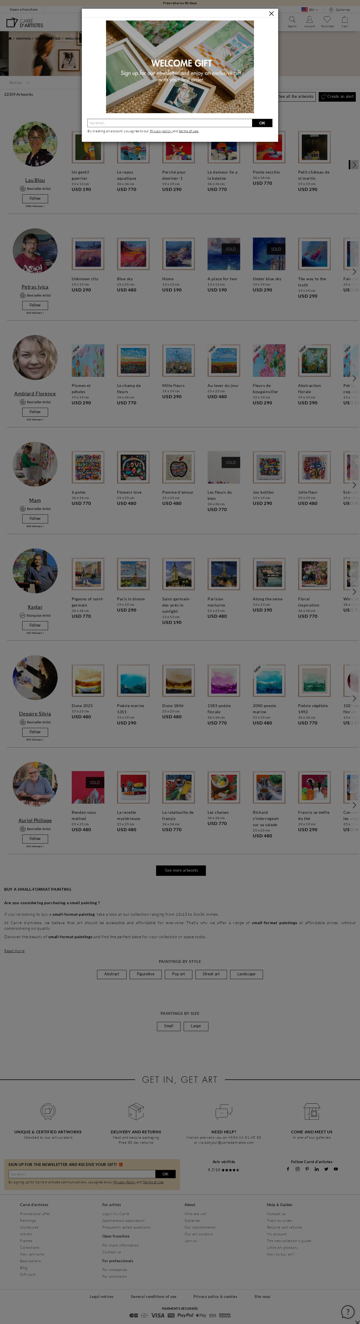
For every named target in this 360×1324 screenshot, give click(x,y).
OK (262, 122)
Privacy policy (161, 131)
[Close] (271, 13)
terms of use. (189, 131)
